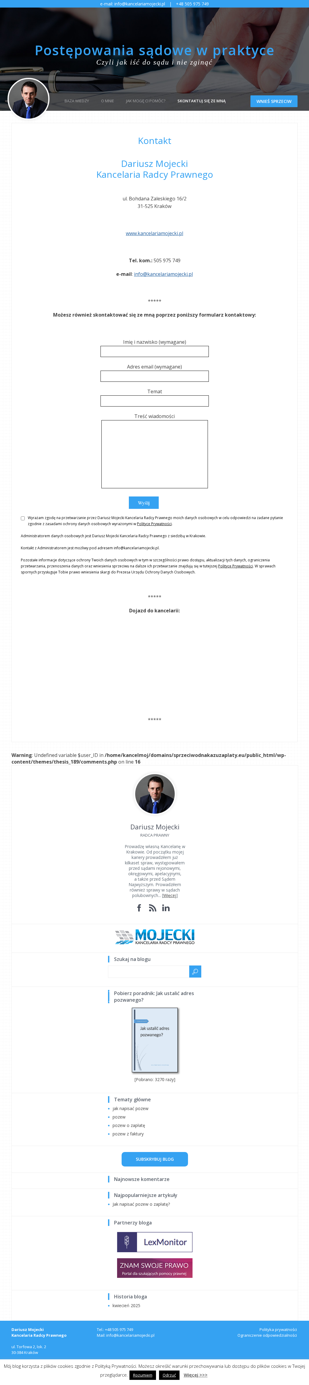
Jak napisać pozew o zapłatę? (141, 1204)
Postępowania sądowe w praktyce (155, 50)
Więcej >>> (196, 1375)
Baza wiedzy (77, 101)
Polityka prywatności (278, 1329)
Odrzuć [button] (169, 1375)
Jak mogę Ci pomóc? (145, 101)
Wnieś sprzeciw (273, 101)
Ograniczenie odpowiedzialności (267, 1335)
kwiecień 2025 (126, 1305)
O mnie (107, 101)
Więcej (169, 895)
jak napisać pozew (130, 1108)
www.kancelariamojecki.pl (154, 233)
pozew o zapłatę (129, 1125)
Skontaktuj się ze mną (201, 101)
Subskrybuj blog (155, 1159)
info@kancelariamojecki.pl (163, 274)
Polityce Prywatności (154, 523)
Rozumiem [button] (142, 1375)
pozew (119, 1117)
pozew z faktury (128, 1134)
